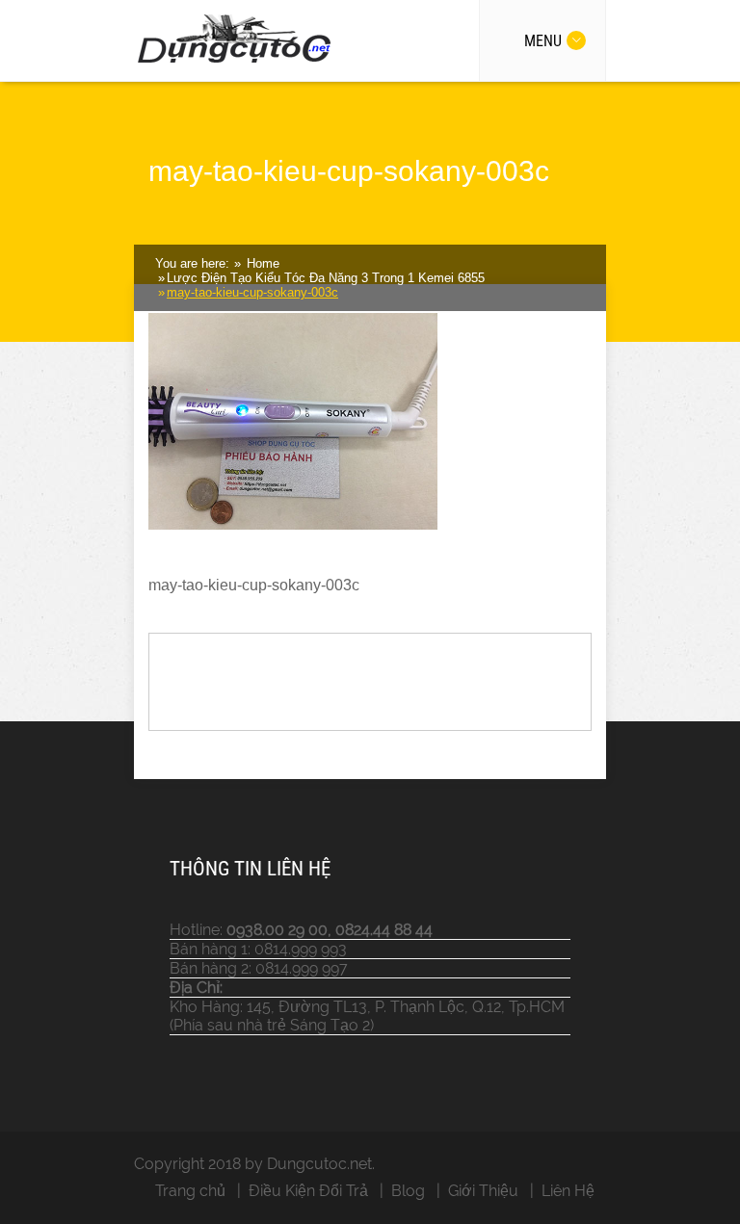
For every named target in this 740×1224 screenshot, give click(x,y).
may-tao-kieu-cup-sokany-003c (252, 292)
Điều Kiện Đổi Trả (308, 1191)
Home (261, 263)
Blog (408, 1191)
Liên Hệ (568, 1191)
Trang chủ (190, 1191)
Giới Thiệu (483, 1191)
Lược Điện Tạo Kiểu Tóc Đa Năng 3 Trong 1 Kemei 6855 (326, 278)
